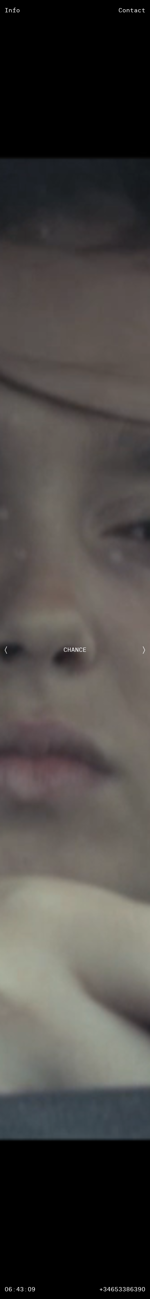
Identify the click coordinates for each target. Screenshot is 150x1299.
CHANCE (75, 649)
